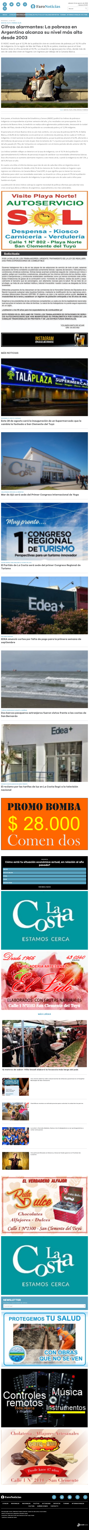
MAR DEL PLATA (68, 109)
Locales (12, 14)
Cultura (84, 14)
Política (38, 14)
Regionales (20, 14)
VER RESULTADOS (44, 887)
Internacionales (73, 14)
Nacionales (30, 14)
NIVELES (79, 109)
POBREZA (85, 109)
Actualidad (46, 14)
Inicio (5, 14)
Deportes (55, 14)
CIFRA (74, 109)
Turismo (63, 14)
